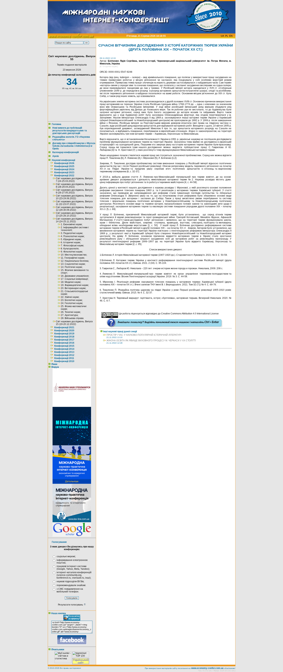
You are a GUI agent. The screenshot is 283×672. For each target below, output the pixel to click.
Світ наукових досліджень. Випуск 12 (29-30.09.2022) (74, 208)
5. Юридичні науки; (71, 239)
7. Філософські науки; (72, 245)
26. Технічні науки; (71, 312)
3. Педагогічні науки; (72, 233)
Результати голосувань (71, 604)
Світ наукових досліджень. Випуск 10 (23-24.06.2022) (74, 197)
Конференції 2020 (64, 330)
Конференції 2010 (64, 361)
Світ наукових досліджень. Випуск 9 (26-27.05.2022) (74, 191)
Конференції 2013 (64, 352)
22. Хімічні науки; (70, 297)
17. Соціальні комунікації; (74, 279)
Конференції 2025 (64, 166)
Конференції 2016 (64, 342)
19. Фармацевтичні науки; (75, 285)
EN (231, 36)
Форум (55, 367)
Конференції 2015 (64, 346)
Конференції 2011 (64, 358)
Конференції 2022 (64, 175)
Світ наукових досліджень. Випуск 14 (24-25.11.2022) (74, 220)
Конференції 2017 (64, 339)
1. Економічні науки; (71, 224)
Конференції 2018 (64, 336)
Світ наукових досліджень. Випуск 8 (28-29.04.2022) (74, 185)
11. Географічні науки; (73, 257)
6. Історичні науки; (71, 242)
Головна (56, 124)
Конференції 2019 (64, 333)
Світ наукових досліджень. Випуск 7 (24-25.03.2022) (74, 179)
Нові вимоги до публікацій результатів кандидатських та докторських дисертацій (69, 131)
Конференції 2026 (64, 163)
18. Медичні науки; (71, 282)
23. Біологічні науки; (72, 300)
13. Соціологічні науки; (73, 264)
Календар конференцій (65, 152)
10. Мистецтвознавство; (74, 254)
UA (222, 36)
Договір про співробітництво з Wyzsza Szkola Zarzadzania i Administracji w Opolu (73, 146)
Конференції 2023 (64, 172)
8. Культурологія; (70, 248)
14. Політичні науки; (72, 267)
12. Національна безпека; (75, 261)
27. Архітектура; (69, 315)
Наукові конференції (63, 160)
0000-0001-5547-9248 (120, 72)
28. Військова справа (72, 318)
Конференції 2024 (64, 169)
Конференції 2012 (64, 355)
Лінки (54, 364)
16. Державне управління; (75, 276)
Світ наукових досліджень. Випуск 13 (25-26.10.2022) (74, 214)
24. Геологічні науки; (72, 303)
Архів (55, 156)
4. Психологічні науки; (73, 236)
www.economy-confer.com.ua (207, 668)
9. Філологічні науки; (72, 251)
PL (226, 36)
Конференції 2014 (64, 349)
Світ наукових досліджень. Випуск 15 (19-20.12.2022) (74, 323)
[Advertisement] (71, 108)
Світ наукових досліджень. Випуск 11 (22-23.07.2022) (74, 203)
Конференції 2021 (64, 327)
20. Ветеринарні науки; (73, 288)
